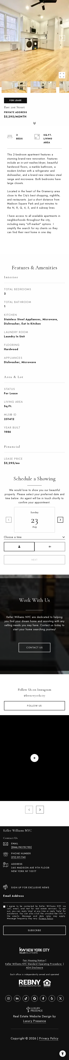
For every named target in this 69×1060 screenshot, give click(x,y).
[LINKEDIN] (17, 998)
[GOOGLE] (34, 998)
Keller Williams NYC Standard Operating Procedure (33, 964)
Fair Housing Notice (34, 960)
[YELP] (52, 998)
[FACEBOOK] (43, 998)
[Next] (60, 520)
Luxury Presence (34, 1021)
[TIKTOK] (26, 998)
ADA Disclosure (34, 967)
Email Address (13, 896)
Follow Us (34, 705)
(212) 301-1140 (18, 857)
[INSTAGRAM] (8, 998)
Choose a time (13, 537)
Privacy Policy (46, 918)
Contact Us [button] (34, 647)
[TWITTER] (60, 998)
